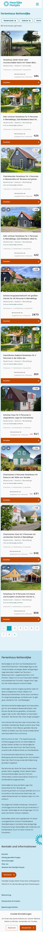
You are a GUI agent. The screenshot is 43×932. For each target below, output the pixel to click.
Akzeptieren (26, 928)
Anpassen (12, 928)
